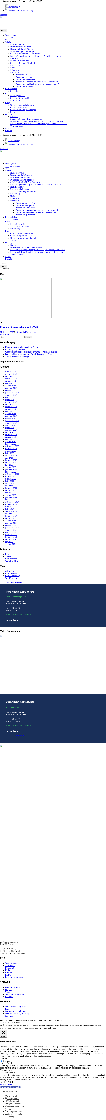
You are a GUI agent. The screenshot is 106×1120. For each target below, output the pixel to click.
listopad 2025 (10, 390)
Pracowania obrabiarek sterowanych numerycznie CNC (38, 84)
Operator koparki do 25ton (21, 107)
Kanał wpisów (11, 573)
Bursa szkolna (11, 89)
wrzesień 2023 (11, 448)
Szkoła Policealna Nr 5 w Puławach (25, 54)
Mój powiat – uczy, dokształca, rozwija (26, 119)
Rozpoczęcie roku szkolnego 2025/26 (19, 327)
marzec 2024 (10, 437)
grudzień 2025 (11, 388)
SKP (7, 40)
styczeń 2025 (10, 414)
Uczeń (7, 93)
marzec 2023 (10, 462)
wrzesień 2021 (11, 504)
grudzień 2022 (11, 469)
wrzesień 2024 (11, 423)
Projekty (8, 114)
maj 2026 (9, 376)
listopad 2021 (10, 500)
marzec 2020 (10, 539)
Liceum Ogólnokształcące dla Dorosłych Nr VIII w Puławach (35, 56)
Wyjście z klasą (16, 126)
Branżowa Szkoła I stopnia (21, 47)
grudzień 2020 (11, 523)
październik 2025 (12, 393)
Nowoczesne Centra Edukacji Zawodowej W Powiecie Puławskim (37, 121)
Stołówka (14, 91)
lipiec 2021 (9, 509)
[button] (10, 1087)
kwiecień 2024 (11, 434)
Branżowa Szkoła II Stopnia (21, 49)
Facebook (4, 15)
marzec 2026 (10, 381)
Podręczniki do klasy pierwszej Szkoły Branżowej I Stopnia (29, 354)
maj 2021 (9, 514)
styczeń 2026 (10, 386)
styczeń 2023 (10, 467)
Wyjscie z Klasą (11, 561)
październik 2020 (12, 528)
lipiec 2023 (9, 453)
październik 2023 (12, 446)
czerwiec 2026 (11, 374)
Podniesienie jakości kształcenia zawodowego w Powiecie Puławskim (38, 123)
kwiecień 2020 (11, 537)
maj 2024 (9, 432)
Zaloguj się (9, 571)
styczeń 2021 (10, 521)
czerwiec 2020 (11, 535)
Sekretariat (21, 332)
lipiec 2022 (9, 481)
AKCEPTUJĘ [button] (50, 1028)
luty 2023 (9, 465)
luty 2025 (9, 411)
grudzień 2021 (11, 497)
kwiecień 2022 (11, 488)
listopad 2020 (10, 525)
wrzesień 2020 (11, 530)
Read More (4, 334)
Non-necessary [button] (6, 1070)
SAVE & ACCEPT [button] (8, 1082)
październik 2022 (12, 474)
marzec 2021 (10, 518)
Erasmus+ (14, 116)
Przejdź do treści (6, 1084)
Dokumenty (15, 100)
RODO (8, 975)
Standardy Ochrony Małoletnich (23, 63)
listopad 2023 (10, 444)
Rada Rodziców (17, 58)
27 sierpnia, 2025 (7, 332)
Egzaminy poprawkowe (15, 349)
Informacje (14, 70)
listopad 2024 (10, 418)
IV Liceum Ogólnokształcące (22, 51)
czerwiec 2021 (11, 511)
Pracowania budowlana (25, 79)
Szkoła (8, 42)
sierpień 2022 (10, 479)
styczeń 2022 (10, 495)
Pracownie (14, 72)
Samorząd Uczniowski (19, 98)
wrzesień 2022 (11, 476)
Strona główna (11, 35)
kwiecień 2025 (11, 407)
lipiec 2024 (9, 427)
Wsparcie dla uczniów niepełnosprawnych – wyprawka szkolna (31, 352)
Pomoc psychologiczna (19, 61)
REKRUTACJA (17, 44)
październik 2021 (12, 502)
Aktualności (15, 37)
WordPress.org (11, 578)
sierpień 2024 (10, 425)
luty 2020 (9, 542)
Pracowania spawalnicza (26, 86)
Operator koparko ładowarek (22, 105)
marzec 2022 (10, 490)
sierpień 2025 (10, 397)
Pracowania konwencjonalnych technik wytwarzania (37, 82)
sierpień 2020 (10, 532)
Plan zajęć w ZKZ (17, 96)
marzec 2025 (10, 409)
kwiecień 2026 (11, 379)
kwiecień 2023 (11, 460)
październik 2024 (12, 420)
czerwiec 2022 (11, 483)
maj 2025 (9, 404)
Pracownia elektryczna (25, 77)
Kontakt (8, 130)
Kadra (12, 68)
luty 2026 (9, 383)
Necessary (7, 1061)
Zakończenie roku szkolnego (17, 356)
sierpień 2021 (10, 507)
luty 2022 (9, 493)
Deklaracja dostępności (14, 977)
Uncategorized (31, 332)
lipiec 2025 (9, 400)
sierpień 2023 (10, 451)
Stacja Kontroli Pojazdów (15, 1006)
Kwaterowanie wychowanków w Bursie (21, 347)
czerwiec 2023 (11, 455)
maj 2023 (9, 458)
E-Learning (15, 65)
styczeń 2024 (10, 441)
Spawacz (14, 112)
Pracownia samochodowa (26, 75)
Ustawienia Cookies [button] (33, 1028)
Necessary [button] (4, 1058)
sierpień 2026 (10, 372)
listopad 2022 (10, 472)
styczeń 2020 (10, 544)
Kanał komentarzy (12, 576)
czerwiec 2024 (11, 430)
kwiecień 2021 (11, 516)
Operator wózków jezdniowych (23, 109)
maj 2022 (9, 486)
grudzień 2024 (11, 416)
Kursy (7, 103)
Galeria (8, 128)
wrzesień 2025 (11, 395)
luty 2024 (9, 439)
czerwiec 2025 (11, 402)
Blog (7, 554)
